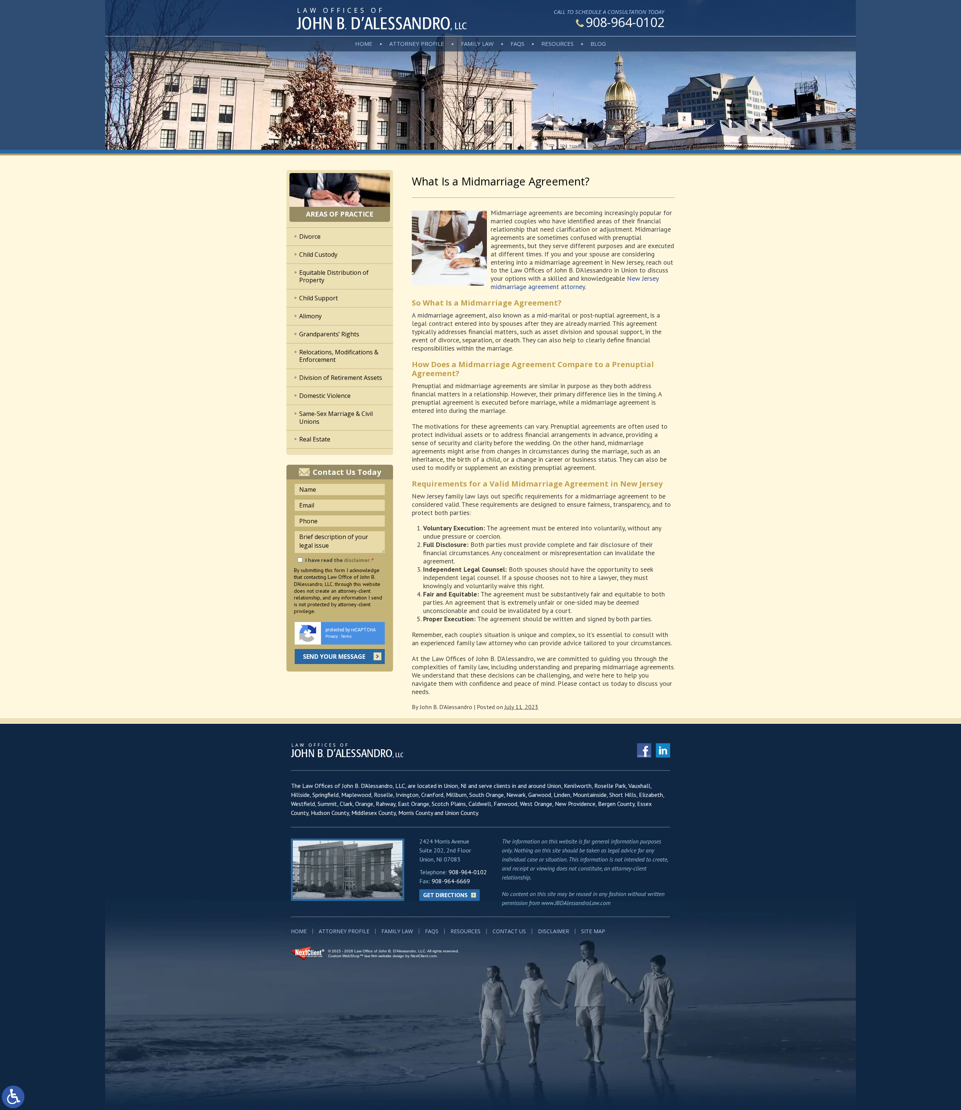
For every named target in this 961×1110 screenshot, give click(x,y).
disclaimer (357, 560)
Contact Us (509, 931)
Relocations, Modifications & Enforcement (338, 356)
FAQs (517, 43)
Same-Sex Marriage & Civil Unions (336, 418)
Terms (346, 636)
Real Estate (314, 439)
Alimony (310, 316)
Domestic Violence (325, 396)
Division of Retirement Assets (340, 378)
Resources (557, 43)
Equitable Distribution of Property (334, 276)
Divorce (310, 236)
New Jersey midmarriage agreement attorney (574, 282)
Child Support (318, 298)
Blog (598, 43)
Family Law (477, 43)
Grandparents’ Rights (329, 334)
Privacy (331, 636)
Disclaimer (553, 931)
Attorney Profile (416, 43)
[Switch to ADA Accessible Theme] (13, 1097)
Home (363, 43)
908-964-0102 (625, 22)
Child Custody (318, 254)
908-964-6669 (451, 881)
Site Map (593, 931)
